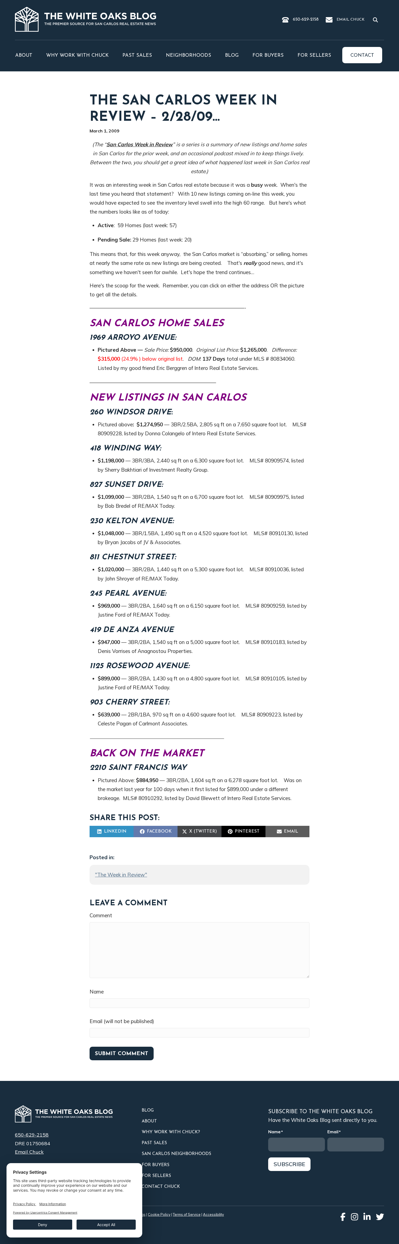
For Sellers (314, 55)
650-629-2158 (306, 19)
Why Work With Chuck (77, 55)
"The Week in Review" (121, 874)
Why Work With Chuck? (171, 1132)
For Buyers (268, 55)
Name (97, 991)
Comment (101, 915)
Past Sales (137, 55)
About (23, 55)
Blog (232, 55)
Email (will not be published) (122, 1021)
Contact (362, 55)
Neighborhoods (188, 55)
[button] (376, 19)
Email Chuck (351, 20)
